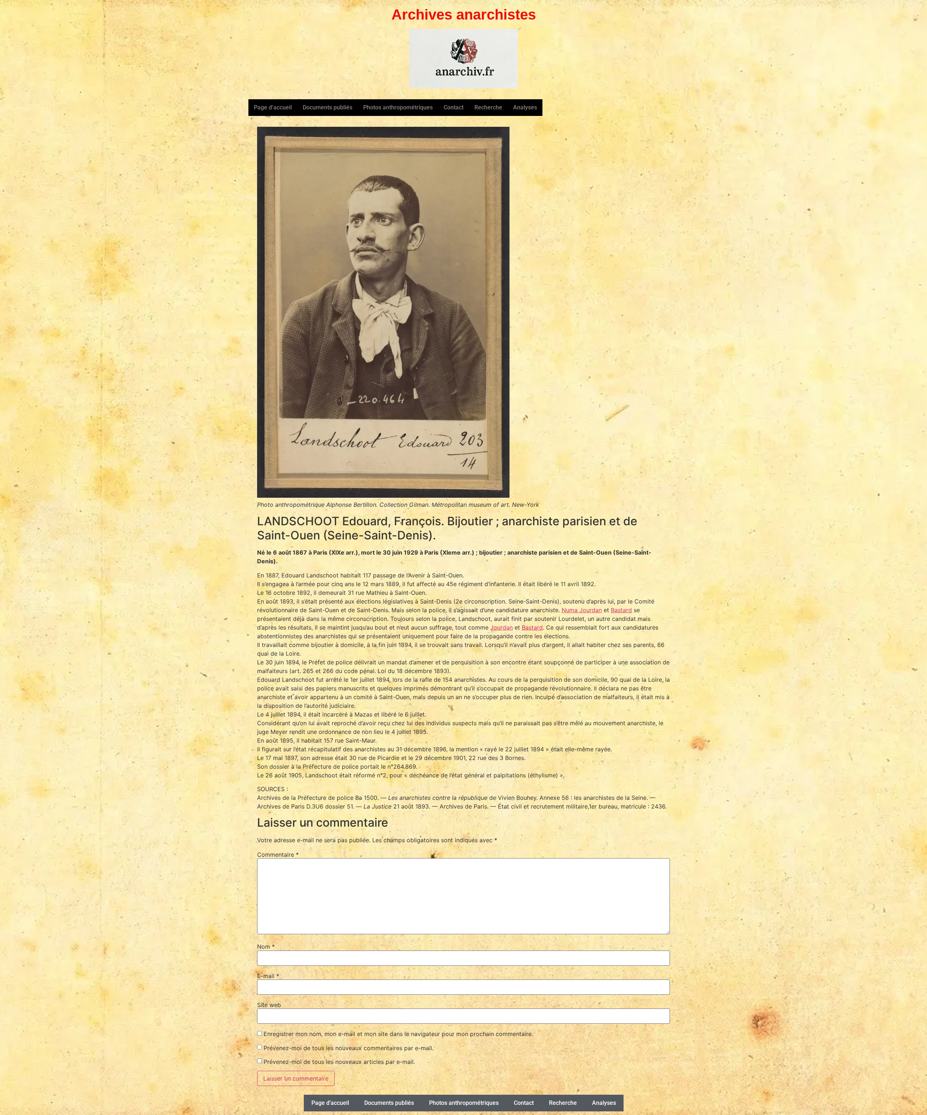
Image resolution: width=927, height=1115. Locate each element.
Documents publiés (327, 107)
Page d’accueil (273, 107)
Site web (269, 1005)
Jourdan (501, 627)
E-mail (268, 976)
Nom (266, 946)
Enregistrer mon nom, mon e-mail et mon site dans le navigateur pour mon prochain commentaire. (398, 1034)
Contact (454, 107)
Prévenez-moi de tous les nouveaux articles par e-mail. (339, 1062)
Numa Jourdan (582, 610)
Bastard (621, 610)
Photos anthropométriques (398, 107)
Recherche (488, 107)
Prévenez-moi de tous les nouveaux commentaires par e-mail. (348, 1048)
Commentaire (278, 854)
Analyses (525, 107)
